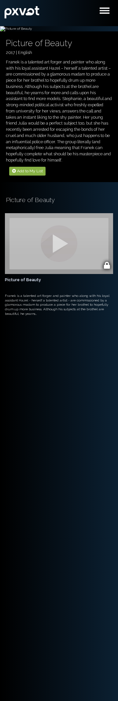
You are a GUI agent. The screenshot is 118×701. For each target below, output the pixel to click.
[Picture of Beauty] (22, 11)
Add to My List (29, 171)
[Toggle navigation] (106, 12)
